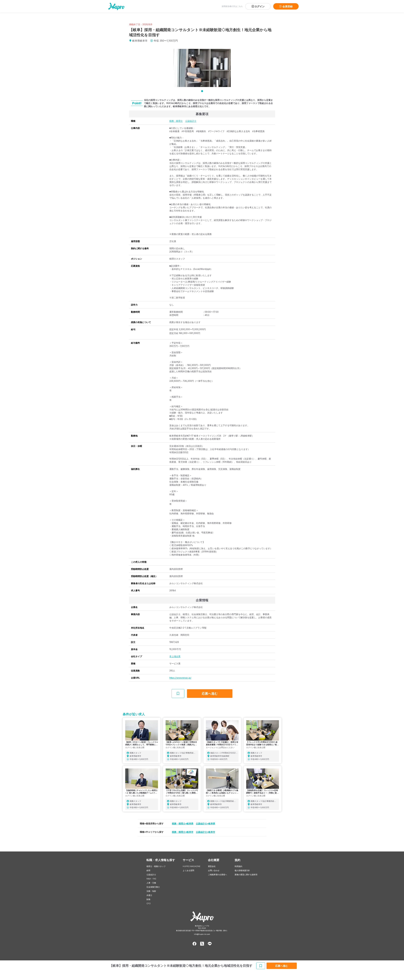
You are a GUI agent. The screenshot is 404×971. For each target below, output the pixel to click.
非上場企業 (174, 656)
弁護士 (149, 895)
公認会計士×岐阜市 (205, 832)
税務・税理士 (176, 121)
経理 (148, 870)
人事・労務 (151, 883)
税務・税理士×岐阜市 (182, 832)
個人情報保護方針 (242, 870)
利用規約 (238, 866)
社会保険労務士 (153, 887)
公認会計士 (190, 121)
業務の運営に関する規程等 (246, 874)
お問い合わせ (213, 870)
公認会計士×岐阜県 (205, 823)
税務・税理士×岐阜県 (182, 823)
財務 (148, 899)
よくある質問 (188, 870)
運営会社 (212, 866)
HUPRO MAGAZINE (191, 866)
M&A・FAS (151, 879)
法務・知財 (151, 891)
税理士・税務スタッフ (156, 866)
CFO (149, 903)
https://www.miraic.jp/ (180, 677)
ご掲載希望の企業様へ (217, 874)
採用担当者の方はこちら (232, 6)
